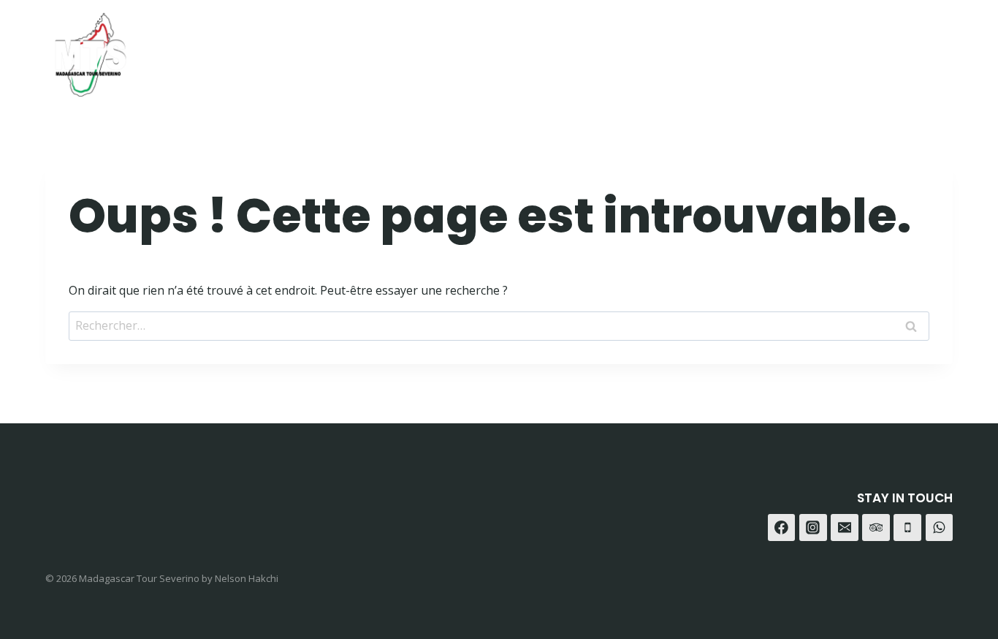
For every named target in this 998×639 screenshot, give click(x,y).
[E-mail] (844, 528)
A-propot (671, 49)
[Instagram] (863, 49)
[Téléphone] (907, 528)
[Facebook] (827, 49)
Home (527, 49)
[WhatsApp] (899, 49)
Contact (753, 49)
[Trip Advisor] (936, 49)
